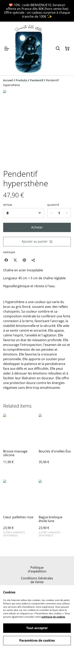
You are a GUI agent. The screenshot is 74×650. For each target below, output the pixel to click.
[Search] (58, 48)
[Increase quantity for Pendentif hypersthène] (67, 213)
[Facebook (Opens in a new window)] (6, 260)
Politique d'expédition (37, 569)
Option (7, 205)
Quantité (53, 205)
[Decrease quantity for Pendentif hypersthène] (51, 213)
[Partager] (33, 260)
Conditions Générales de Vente (37, 580)
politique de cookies (53, 616)
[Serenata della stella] (29, 49)
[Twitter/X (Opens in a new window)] (15, 260)
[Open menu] (6, 48)
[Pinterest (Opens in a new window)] (24, 260)
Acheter (37, 227)
